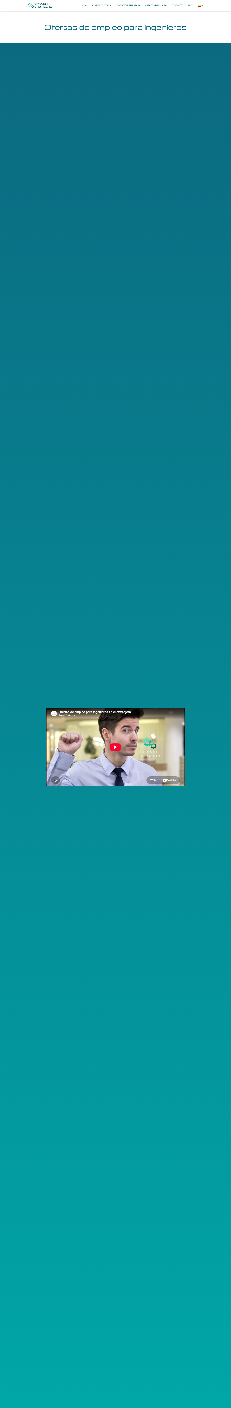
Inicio (84, 5)
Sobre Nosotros (101, 5)
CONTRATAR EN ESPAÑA (128, 5)
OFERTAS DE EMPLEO (156, 5)
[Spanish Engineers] (40, 5)
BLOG (190, 5)
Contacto (177, 5)
